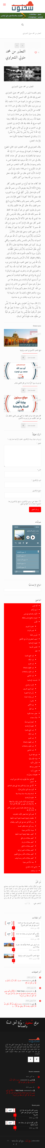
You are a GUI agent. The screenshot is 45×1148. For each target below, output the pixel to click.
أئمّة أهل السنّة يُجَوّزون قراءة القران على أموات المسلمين (22, 780)
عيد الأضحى (31, 704)
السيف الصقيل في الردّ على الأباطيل (28, 639)
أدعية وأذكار (34, 609)
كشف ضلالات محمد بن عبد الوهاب (24, 858)
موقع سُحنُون (28, 1141)
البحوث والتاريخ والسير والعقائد (29, 617)
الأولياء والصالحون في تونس (30, 613)
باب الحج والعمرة (29, 655)
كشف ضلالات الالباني (27, 846)
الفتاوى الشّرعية (33, 647)
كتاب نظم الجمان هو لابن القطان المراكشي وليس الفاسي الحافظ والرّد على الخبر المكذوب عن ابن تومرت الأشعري (23, 417)
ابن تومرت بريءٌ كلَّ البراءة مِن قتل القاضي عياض (27, 383)
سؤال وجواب (33, 717)
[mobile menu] (4, 5)
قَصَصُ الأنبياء (33, 762)
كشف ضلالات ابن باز (28, 842)
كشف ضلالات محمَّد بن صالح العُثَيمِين (24, 854)
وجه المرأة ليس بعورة (28, 862)
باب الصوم (31, 663)
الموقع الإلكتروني (37, 491)
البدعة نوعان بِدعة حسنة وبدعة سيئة (25, 793)
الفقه (36, 651)
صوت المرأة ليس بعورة (28, 830)
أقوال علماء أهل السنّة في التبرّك (26, 789)
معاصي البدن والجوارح (31, 866)
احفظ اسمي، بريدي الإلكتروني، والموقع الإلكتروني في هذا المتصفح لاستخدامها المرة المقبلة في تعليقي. (24, 502)
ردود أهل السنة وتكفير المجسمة (26, 826)
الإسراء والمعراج (30, 684)
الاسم (39, 470)
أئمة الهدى (34, 605)
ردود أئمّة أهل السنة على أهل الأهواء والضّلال (22, 822)
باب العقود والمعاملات (28, 671)
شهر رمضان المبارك (29, 696)
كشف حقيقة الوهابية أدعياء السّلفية (24, 834)
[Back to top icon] (7, 1141)
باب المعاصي (30, 675)
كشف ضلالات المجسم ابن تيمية (26, 850)
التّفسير (35, 621)
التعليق (39, 443)
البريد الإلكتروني (36, 480)
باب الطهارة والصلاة (28, 667)
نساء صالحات (34, 870)
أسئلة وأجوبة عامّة (29, 722)
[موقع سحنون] (22, 6)
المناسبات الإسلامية (32, 680)
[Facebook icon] (16, 1144)
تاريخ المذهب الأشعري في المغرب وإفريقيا (30, 350)
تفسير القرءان (30, 630)
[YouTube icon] (14, 1144)
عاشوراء (32, 700)
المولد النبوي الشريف (28, 688)
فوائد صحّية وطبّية (33, 758)
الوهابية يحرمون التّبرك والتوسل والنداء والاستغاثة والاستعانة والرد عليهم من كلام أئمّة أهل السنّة (21, 802)
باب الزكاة (31, 659)
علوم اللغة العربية (33, 754)
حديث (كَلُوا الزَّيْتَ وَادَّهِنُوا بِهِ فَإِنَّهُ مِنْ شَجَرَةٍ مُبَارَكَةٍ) (20, 981)
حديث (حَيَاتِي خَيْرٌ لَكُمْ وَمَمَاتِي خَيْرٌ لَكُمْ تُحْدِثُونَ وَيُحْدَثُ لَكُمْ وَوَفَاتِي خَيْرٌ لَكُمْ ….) (20, 1005)
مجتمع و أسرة (34, 770)
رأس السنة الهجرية (29, 692)
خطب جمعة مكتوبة (32, 713)
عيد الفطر (31, 708)
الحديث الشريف (30, 626)
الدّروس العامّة (33, 635)
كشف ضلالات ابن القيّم (27, 838)
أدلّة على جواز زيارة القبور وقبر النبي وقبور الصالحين (20, 785)
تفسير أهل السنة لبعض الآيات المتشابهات (23, 814)
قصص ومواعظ (33, 766)
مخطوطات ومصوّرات (32, 774)
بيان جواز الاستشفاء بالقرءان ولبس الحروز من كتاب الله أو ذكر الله (20, 809)
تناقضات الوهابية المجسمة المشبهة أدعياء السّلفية (22, 818)
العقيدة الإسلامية (33, 643)
